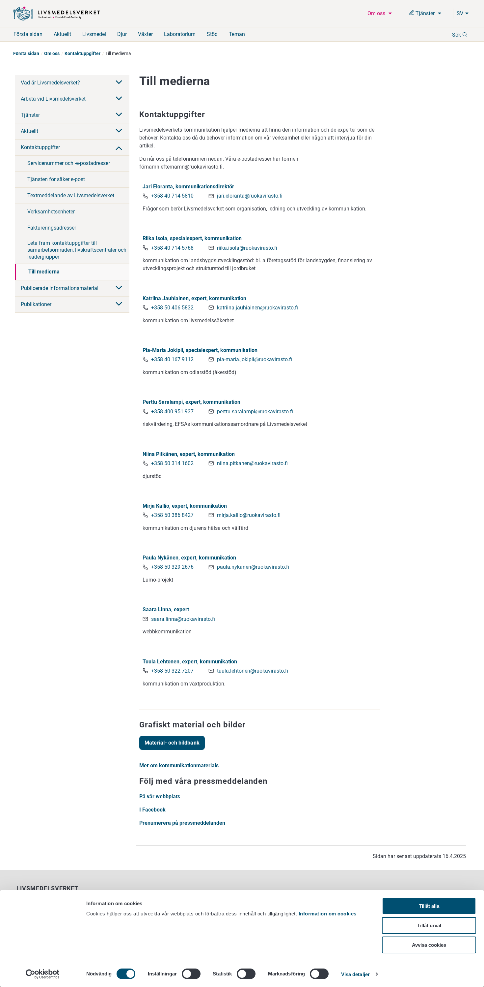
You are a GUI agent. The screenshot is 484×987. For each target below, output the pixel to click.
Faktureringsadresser (51, 228)
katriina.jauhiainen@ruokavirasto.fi (257, 307)
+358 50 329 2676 (172, 567)
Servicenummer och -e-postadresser (68, 163)
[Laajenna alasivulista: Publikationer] (119, 304)
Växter (145, 34)
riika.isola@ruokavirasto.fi (247, 248)
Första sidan (27, 34)
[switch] (191, 974)
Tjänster (425, 13)
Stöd (212, 34)
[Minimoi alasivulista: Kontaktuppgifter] (119, 147)
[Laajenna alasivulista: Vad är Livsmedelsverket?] (119, 83)
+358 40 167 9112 (172, 359)
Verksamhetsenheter (51, 211)
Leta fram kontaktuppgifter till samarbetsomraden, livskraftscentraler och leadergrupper (76, 250)
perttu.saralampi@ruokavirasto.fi (255, 411)
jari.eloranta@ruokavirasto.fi (249, 196)
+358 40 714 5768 (172, 248)
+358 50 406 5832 (172, 307)
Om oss (377, 13)
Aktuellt (62, 34)
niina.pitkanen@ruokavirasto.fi (252, 463)
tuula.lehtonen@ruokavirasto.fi (252, 671)
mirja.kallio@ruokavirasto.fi (249, 515)
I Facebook (152, 810)
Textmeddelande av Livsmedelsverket (70, 195)
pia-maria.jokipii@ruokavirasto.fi (254, 359)
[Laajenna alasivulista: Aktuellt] (119, 131)
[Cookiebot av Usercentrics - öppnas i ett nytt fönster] (42, 974)
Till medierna (44, 272)
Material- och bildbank (172, 743)
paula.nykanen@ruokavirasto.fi (253, 567)
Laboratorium (180, 34)
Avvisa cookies (429, 945)
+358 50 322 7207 (172, 671)
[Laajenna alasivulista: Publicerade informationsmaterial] (119, 288)
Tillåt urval (429, 925)
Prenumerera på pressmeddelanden (182, 823)
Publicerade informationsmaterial (59, 288)
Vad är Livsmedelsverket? (50, 83)
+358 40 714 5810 (172, 196)
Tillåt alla (429, 906)
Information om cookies (328, 913)
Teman (237, 34)
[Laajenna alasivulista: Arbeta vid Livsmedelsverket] (119, 99)
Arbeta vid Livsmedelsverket (53, 99)
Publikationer (36, 304)
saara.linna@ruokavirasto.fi (183, 619)
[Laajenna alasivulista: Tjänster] (119, 115)
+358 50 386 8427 (172, 515)
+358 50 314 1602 (172, 463)
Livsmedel (94, 34)
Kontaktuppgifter (82, 53)
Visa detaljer (355, 974)
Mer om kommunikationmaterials (179, 765)
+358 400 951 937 (172, 411)
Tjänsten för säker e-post (56, 179)
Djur (122, 34)
